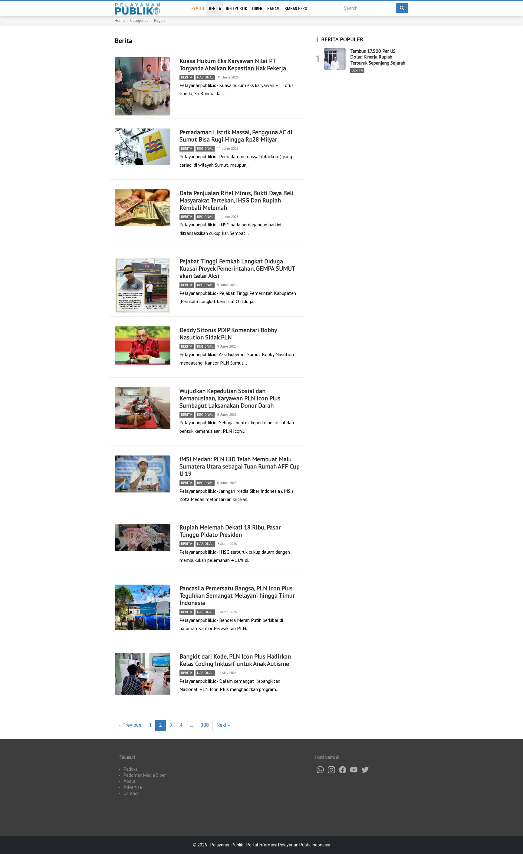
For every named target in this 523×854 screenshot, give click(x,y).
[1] (335, 59)
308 (205, 725)
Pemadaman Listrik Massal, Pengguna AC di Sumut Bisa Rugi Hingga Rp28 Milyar (235, 135)
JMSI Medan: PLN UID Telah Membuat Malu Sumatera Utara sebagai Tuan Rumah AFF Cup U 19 (239, 466)
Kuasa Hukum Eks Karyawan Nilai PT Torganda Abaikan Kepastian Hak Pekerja (232, 64)
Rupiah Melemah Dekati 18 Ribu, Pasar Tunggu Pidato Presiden (230, 531)
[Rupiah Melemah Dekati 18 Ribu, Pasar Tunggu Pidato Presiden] (142, 537)
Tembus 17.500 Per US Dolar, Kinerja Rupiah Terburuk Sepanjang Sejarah (377, 56)
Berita (215, 8)
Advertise (132, 787)
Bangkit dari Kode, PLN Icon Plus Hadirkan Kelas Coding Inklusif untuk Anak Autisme (235, 660)
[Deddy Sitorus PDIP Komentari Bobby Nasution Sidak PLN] (142, 345)
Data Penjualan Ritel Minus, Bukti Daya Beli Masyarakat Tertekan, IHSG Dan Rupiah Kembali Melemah (236, 200)
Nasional (205, 77)
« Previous (130, 725)
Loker (257, 8)
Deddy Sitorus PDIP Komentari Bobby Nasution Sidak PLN (228, 333)
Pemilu (197, 8)
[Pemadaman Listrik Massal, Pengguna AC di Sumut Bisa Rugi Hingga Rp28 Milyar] (142, 146)
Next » (223, 725)
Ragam (273, 8)
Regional (205, 149)
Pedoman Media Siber (144, 775)
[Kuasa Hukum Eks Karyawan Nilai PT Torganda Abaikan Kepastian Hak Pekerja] (142, 86)
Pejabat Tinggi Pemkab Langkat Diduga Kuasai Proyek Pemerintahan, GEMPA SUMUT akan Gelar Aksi (237, 268)
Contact (131, 793)
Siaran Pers (296, 8)
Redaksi (131, 769)
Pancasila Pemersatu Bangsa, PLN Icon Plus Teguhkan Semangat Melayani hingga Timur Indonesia (237, 595)
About (129, 781)
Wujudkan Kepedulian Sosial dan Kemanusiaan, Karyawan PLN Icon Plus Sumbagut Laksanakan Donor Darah (230, 398)
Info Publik (236, 8)
